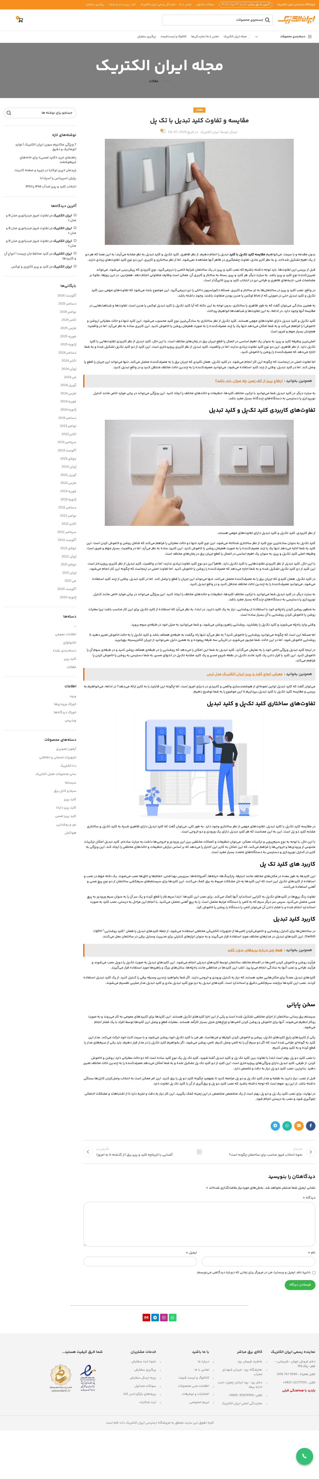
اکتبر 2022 (69, 524)
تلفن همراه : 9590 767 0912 (296, 1374)
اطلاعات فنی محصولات (193, 1386)
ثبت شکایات (147, 1402)
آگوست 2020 (66, 589)
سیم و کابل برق (65, 791)
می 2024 (70, 377)
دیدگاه (309, 1197)
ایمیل (191, 1252)
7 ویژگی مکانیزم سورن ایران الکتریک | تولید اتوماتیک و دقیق (45, 147)
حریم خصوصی (199, 1402)
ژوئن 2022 (69, 557)
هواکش (70, 833)
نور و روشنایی (66, 824)
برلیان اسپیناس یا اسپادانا (58, 178)
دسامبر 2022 (67, 508)
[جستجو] (9, 112)
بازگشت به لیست (199, 1152)
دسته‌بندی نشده (64, 651)
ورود (72, 696)
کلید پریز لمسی (65, 816)
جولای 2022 (68, 548)
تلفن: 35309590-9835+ (245, 1395)
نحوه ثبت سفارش (143, 1361)
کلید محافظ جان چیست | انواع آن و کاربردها (40, 256)
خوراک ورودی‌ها (65, 704)
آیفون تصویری (66, 749)
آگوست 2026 (67, 296)
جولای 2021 (68, 565)
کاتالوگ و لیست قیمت (194, 1377)
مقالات (153, 81)
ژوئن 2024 (69, 369)
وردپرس (70, 720)
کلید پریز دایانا (66, 807)
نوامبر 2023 (68, 426)
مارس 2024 (68, 393)
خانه (167, 81)
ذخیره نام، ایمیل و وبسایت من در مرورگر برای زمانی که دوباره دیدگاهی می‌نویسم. (253, 1272)
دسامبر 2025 (67, 304)
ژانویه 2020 (68, 597)
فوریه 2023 (68, 491)
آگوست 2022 (67, 540)
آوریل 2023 (68, 475)
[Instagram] (164, 1317)
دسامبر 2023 (67, 418)
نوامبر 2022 (68, 516)
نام (311, 1252)
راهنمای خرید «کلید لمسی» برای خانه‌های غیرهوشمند (48, 160)
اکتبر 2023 (69, 434)
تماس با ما (202, 1369)
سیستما (70, 782)
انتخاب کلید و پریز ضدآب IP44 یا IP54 (51, 187)
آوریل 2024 (68, 385)
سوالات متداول (145, 1386)
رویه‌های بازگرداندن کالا (139, 1394)
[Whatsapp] (172, 1317)
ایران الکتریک (209, 132)
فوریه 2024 (68, 402)
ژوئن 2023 (69, 467)
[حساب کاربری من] (9, 20)
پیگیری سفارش (145, 1369)
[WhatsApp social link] (287, 1126)
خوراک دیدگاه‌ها (65, 712)
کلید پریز (70, 659)
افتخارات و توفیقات (195, 1394)
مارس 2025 (68, 328)
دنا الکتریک (68, 766)
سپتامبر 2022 (66, 532)
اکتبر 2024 (69, 361)
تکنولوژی (69, 643)
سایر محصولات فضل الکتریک (55, 774)
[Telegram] (155, 1317)
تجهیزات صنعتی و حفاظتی (57, 757)
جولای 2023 (68, 459)
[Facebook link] (310, 1126)
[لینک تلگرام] (275, 1126)
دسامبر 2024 (67, 353)
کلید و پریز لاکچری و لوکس (30, 266)
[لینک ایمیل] (299, 1126)
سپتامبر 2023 (66, 442)
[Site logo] (296, 20)
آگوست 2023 (67, 451)
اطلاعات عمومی (65, 634)
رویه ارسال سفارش (143, 1377)
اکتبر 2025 (69, 320)
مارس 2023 (68, 483)
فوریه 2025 (68, 336)
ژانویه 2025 (68, 344)
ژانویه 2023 (68, 500)
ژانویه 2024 (68, 410)
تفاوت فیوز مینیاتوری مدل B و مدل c (41, 218)
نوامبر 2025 (68, 312)
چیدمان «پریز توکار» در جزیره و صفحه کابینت (45, 170)
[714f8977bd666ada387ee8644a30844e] (146, 1317)
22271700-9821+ (294, 1382)
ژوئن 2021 (69, 573)
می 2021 (70, 581)
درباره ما (203, 1361)
